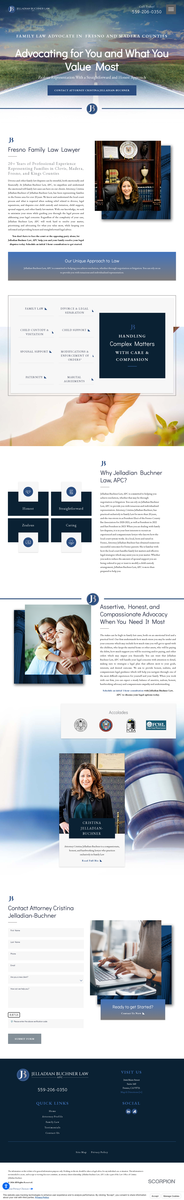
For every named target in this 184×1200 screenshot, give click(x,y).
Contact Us (53, 1132)
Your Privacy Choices (18, 1188)
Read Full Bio (90, 860)
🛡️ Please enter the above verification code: (29, 1021)
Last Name (15, 942)
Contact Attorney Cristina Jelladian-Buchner (92, 90)
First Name (15, 930)
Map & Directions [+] (131, 1092)
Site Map (81, 1152)
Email (12, 965)
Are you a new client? (19, 977)
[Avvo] (134, 1111)
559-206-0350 (147, 11)
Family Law (52, 1122)
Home (52, 1111)
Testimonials (53, 1127)
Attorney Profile (52, 1116)
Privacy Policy (99, 1152)
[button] (6, 1186)
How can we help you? (19, 989)
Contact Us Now (131, 1013)
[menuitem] (52, 1111)
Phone (13, 954)
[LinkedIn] (128, 1111)
